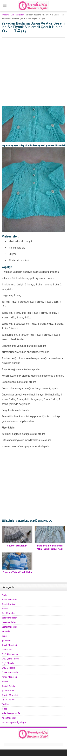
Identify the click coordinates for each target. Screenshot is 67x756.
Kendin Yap (7, 649)
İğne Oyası (6, 640)
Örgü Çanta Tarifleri (11, 658)
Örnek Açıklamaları (10, 672)
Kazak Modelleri (9, 645)
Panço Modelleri (9, 677)
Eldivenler (6, 631)
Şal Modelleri (8, 690)
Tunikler (5, 704)
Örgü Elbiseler (8, 663)
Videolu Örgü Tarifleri (11, 713)
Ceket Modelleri (9, 622)
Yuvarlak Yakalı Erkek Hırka (17, 572)
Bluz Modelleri (8, 613)
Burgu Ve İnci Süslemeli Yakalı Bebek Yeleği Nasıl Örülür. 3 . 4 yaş (50, 548)
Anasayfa (5, 15)
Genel (4, 636)
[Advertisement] (33, 71)
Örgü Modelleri (8, 668)
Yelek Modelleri (9, 718)
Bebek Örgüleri (17, 15)
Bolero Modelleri (9, 618)
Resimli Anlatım (9, 686)
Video (4, 709)
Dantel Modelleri (9, 627)
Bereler (5, 608)
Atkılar (5, 595)
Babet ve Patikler (9, 599)
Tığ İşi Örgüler (8, 699)
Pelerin (5, 681)
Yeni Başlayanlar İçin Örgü (14, 722)
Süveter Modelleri (10, 695)
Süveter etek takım (17, 545)
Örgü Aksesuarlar (10, 654)
